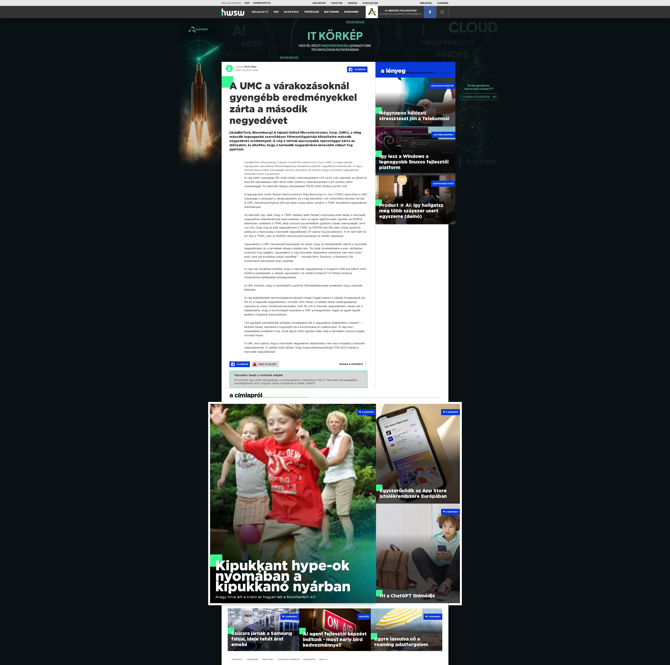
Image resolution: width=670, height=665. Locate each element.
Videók (352, 3)
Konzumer (351, 12)
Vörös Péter (250, 66)
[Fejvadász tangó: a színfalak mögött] (298, 379)
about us (323, 659)
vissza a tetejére (351, 364)
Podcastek (370, 3)
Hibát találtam (267, 364)
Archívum (319, 3)
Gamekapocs (262, 3)
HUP (247, 3)
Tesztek (337, 3)
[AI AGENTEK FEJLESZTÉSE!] (372, 12)
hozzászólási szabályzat (288, 659)
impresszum (237, 659)
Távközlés (311, 12)
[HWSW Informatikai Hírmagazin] (233, 12)
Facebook (360, 69)
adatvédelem (309, 659)
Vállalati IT (260, 12)
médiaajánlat (252, 659)
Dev (276, 12)
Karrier (442, 3)
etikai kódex (268, 659)
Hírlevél (426, 3)
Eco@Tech (291, 12)
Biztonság (331, 12)
